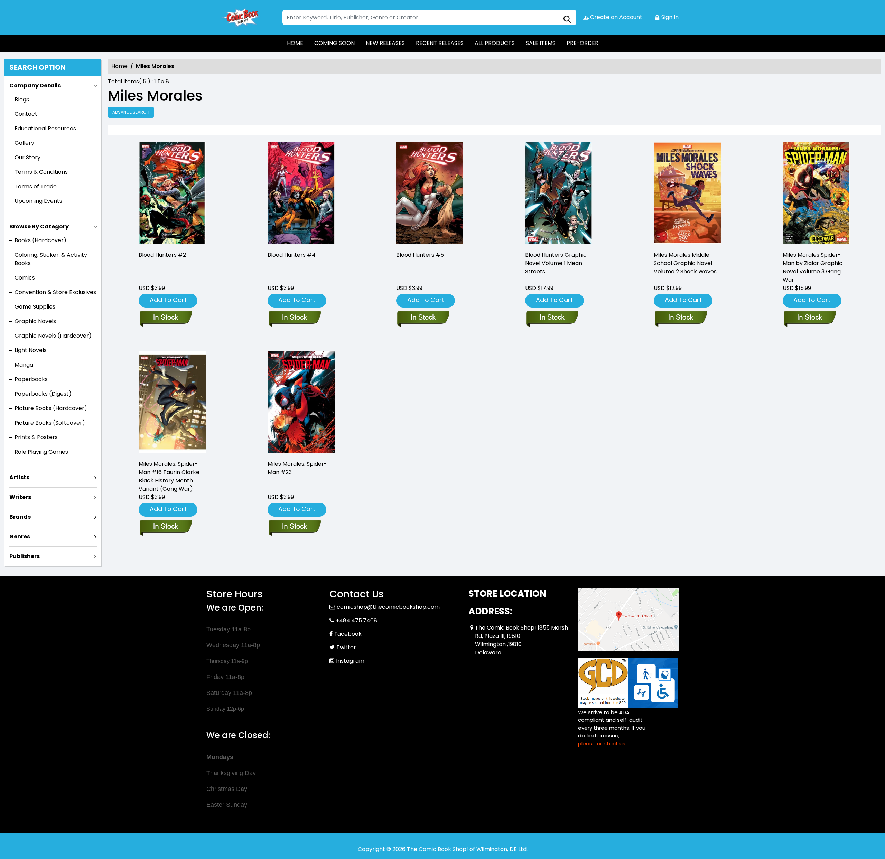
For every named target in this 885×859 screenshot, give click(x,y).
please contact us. (602, 743)
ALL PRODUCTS (495, 43)
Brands (20, 517)
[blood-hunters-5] (429, 193)
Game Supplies (35, 307)
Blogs (22, 99)
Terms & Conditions (41, 172)
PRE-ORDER (582, 43)
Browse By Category (39, 226)
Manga (24, 365)
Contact (26, 114)
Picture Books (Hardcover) (51, 408)
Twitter (346, 647)
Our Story (27, 157)
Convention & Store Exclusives (55, 292)
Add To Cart (168, 299)
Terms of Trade (36, 186)
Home (119, 66)
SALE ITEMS (541, 43)
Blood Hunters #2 (162, 255)
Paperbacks (31, 379)
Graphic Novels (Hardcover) (53, 336)
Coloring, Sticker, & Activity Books (51, 259)
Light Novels (31, 350)
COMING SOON (334, 43)
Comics (25, 278)
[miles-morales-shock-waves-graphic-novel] (687, 193)
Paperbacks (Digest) (43, 394)
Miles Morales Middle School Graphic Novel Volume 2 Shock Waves (685, 263)
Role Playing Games (41, 452)
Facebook (348, 634)
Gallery (24, 143)
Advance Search (130, 112)
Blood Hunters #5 (420, 255)
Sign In (669, 17)
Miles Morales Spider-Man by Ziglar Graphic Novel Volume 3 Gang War (812, 267)
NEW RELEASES (385, 43)
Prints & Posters (36, 437)
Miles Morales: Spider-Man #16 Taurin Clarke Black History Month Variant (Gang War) (169, 476)
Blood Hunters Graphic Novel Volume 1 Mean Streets (556, 263)
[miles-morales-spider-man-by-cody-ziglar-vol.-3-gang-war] (816, 193)
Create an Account (615, 17)
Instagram (350, 661)
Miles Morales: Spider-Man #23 (297, 468)
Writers (20, 497)
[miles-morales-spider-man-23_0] (301, 402)
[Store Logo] (241, 17)
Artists (19, 477)
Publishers (24, 556)
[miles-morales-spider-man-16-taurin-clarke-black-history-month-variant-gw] (172, 402)
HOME (295, 43)
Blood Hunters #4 (292, 255)
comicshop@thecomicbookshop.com (388, 607)
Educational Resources (45, 128)
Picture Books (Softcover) (50, 423)
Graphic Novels (35, 321)
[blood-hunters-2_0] (172, 193)
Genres (19, 536)
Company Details (35, 85)
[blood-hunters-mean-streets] (558, 193)
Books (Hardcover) (40, 240)
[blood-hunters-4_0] (301, 193)
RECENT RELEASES (440, 43)
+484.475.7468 (356, 620)
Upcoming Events (38, 201)
